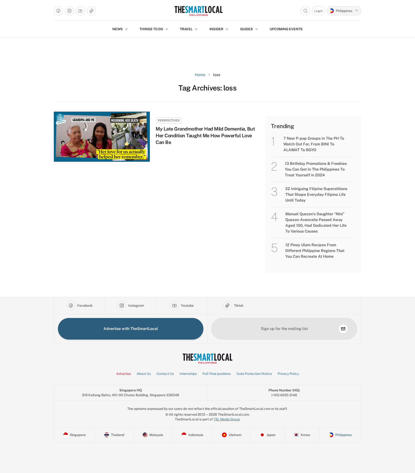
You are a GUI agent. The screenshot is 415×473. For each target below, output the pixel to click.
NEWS (117, 29)
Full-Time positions (216, 374)
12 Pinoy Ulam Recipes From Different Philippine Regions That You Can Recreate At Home (314, 251)
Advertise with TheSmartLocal (131, 328)
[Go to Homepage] (198, 11)
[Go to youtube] (80, 10)
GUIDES (246, 29)
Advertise (123, 374)
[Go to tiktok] (91, 10)
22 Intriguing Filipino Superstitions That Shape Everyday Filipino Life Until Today (316, 194)
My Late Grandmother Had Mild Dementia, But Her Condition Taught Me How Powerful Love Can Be (205, 135)
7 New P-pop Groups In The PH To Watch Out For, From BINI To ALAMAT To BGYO (313, 144)
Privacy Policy (288, 374)
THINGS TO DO (151, 29)
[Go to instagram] (69, 10)
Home (200, 74)
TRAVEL (186, 29)
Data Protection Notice (254, 374)
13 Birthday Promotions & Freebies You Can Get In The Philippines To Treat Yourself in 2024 (316, 169)
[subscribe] (343, 328)
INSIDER (216, 29)
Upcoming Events (286, 29)
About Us (144, 374)
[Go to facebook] (58, 10)
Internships (188, 374)
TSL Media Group (227, 419)
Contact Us (165, 374)
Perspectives (169, 120)
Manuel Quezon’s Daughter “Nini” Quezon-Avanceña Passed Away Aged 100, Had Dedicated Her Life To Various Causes (316, 223)
